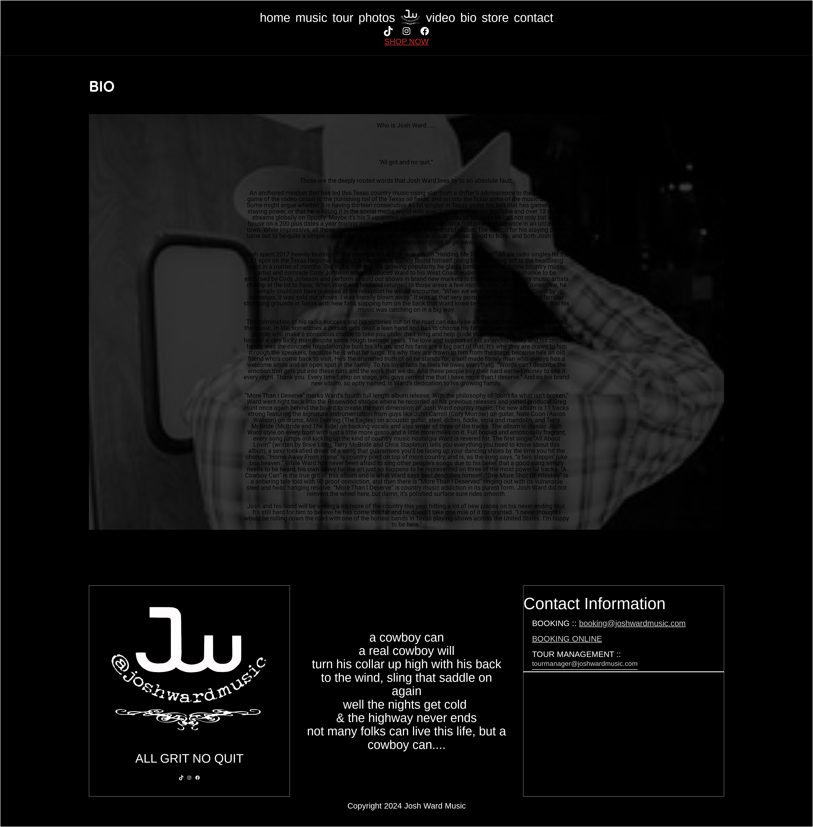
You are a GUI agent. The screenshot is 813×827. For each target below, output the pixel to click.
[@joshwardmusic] (406, 31)
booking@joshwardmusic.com (632, 623)
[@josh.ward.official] (388, 31)
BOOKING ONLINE (567, 638)
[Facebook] (425, 31)
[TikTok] (181, 777)
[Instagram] (189, 777)
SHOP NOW (406, 41)
